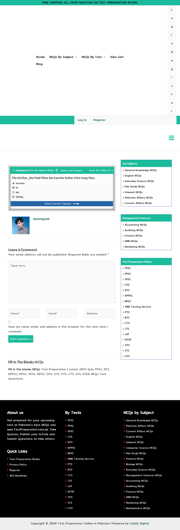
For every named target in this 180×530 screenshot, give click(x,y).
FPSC (128, 268)
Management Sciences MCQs (144, 475)
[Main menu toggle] (171, 138)
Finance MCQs (133, 236)
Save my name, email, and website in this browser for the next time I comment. (58, 328)
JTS (127, 329)
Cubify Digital (139, 523)
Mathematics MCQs (138, 508)
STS (127, 350)
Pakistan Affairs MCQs (139, 198)
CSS (127, 285)
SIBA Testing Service (138, 307)
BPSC (128, 301)
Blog (39, 64)
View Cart (117, 57)
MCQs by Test (92, 57)
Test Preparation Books (24, 459)
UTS (127, 356)
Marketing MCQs (135, 247)
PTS (127, 312)
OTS (127, 345)
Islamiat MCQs (134, 192)
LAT (127, 334)
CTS (127, 323)
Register (172, 81)
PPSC (128, 274)
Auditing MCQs (134, 230)
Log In (172, 26)
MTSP (128, 340)
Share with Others (71, 170)
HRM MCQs (131, 241)
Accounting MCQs (136, 225)
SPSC (128, 279)
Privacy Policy (18, 464)
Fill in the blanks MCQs (40, 170)
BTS (127, 318)
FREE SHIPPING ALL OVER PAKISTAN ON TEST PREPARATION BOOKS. (90, 2)
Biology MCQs (134, 464)
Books (40, 57)
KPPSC (129, 296)
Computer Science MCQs (141, 448)
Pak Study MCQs (135, 186)
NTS (127, 290)
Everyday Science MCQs (139, 181)
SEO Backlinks (18, 476)
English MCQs (133, 176)
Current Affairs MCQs (138, 203)
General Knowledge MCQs (141, 170)
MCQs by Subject (61, 57)
